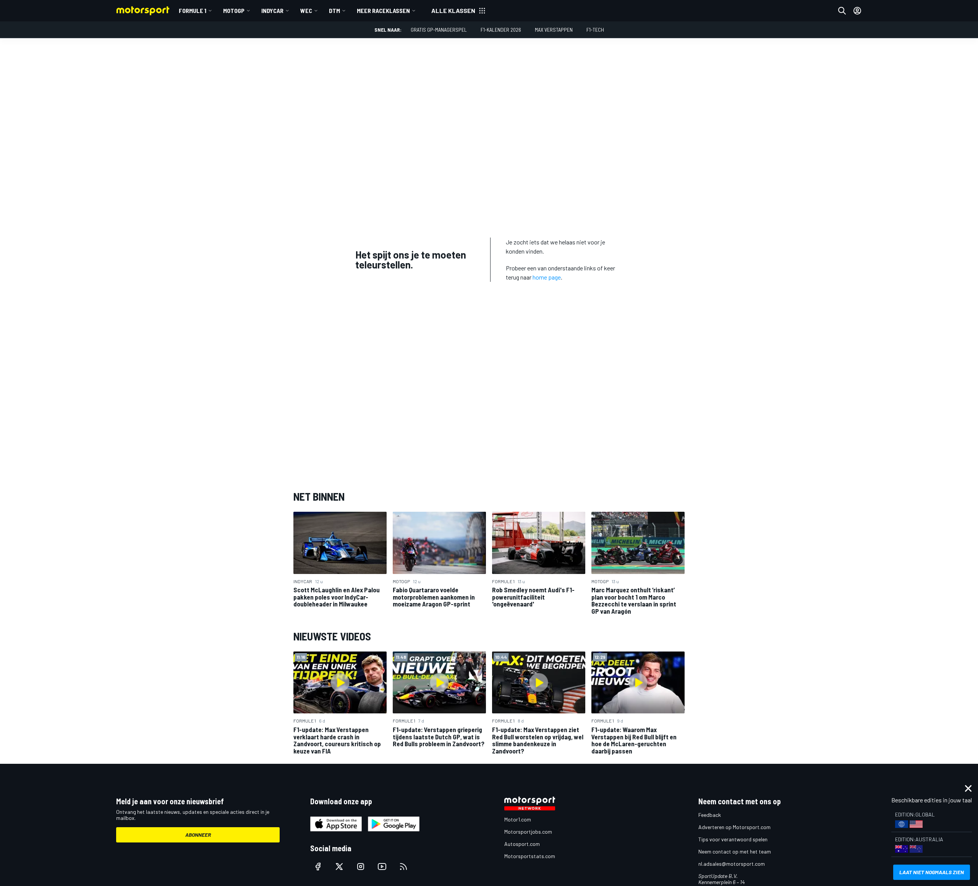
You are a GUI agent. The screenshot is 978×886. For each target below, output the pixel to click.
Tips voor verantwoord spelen (733, 839)
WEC (306, 10)
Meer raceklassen (383, 10)
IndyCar (272, 10)
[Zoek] (842, 10)
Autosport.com (522, 844)
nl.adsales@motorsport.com (731, 863)
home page (547, 277)
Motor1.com (517, 819)
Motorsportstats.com (529, 856)
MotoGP (233, 10)
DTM (334, 10)
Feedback (709, 815)
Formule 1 (192, 10)
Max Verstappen (554, 29)
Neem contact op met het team (734, 851)
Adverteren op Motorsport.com (734, 827)
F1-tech (595, 29)
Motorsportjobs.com (528, 831)
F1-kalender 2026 (501, 29)
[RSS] (403, 866)
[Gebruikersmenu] (857, 10)
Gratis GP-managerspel (439, 29)
